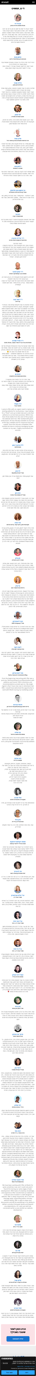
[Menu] (33, 2)
